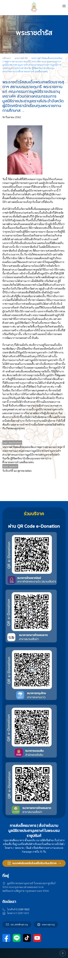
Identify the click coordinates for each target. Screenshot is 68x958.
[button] (64, 6)
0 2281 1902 (23, 909)
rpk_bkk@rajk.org (19, 924)
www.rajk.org (48, 924)
